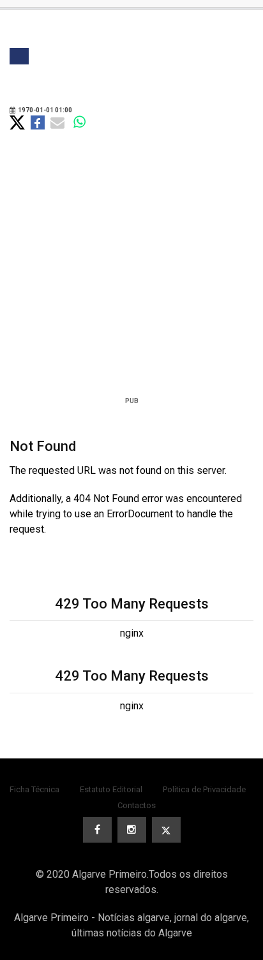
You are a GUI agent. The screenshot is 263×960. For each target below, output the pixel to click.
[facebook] (97, 830)
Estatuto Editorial (111, 789)
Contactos (136, 805)
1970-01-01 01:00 (44, 110)
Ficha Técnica (34, 789)
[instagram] (131, 830)
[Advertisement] (131, 280)
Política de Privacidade (204, 789)
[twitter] (166, 830)
